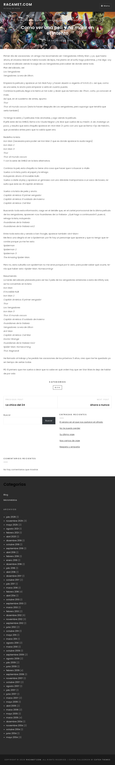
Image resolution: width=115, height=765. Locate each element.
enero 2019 (11, 560)
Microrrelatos (10, 500)
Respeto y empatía (70, 446)
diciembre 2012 (14, 615)
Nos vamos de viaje (70, 440)
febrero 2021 (12, 532)
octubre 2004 (13, 729)
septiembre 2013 (14, 603)
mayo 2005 (12, 713)
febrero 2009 (12, 670)
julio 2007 (11, 690)
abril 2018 (11, 571)
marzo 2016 (12, 587)
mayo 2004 (12, 737)
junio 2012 (11, 627)
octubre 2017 (12, 579)
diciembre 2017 (13, 575)
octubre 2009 (13, 650)
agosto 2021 (12, 528)
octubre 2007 (13, 682)
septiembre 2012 (14, 623)
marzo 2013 (12, 607)
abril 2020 (11, 536)
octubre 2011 (12, 631)
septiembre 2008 (15, 674)
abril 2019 (10, 552)
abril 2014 (10, 595)
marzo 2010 (12, 646)
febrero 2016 (12, 591)
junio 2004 (11, 733)
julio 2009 (11, 662)
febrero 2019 (12, 556)
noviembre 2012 (14, 619)
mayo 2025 (12, 524)
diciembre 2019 (14, 540)
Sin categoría (35, 20)
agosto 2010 (12, 642)
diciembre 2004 (14, 721)
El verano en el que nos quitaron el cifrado (81, 422)
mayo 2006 (12, 701)
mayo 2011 (11, 634)
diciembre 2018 (14, 564)
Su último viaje (67, 434)
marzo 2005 (12, 717)
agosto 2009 (12, 658)
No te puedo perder (70, 428)
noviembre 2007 (14, 678)
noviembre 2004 (14, 725)
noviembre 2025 (14, 520)
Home (21, 20)
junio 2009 (11, 666)
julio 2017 (10, 583)
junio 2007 (11, 693)
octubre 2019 (12, 544)
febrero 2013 (12, 611)
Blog (57, 387)
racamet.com (18, 4)
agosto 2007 (12, 686)
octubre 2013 (12, 599)
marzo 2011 (11, 638)
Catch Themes (102, 760)
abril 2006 (11, 705)
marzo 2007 (12, 697)
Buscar (7, 414)
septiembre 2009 (15, 654)
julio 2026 (11, 516)
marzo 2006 (12, 709)
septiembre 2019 (14, 548)
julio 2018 (10, 568)
